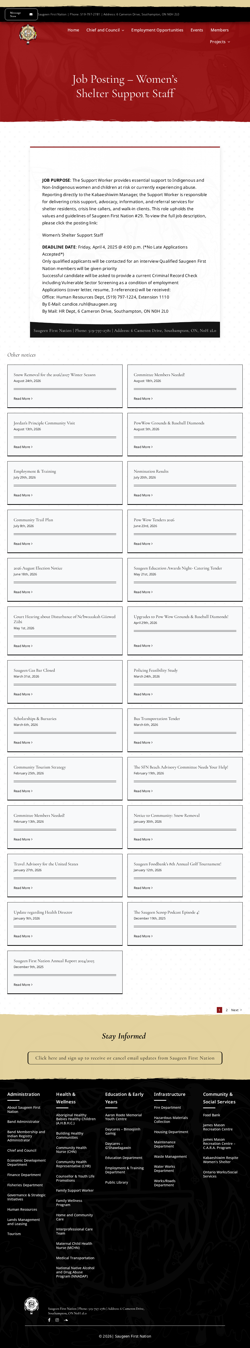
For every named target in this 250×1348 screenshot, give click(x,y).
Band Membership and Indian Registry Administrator (26, 1135)
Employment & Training (35, 471)
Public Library (116, 1182)
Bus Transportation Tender (157, 718)
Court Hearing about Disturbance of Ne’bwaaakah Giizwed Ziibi (64, 619)
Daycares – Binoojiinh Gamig (122, 1131)
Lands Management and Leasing (23, 1221)
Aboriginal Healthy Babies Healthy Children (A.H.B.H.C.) (76, 1119)
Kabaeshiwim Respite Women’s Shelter (220, 1159)
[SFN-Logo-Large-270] (28, 26)
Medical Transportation (75, 1258)
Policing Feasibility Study (156, 670)
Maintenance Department (165, 1144)
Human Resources (22, 1209)
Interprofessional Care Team (74, 1231)
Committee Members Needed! (159, 374)
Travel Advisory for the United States (46, 864)
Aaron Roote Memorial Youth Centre (123, 1117)
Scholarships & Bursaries (35, 718)
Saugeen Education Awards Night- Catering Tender (178, 568)
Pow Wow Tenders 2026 (154, 519)
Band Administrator (23, 1121)
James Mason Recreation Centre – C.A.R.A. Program (219, 1143)
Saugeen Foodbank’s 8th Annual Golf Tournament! (177, 864)
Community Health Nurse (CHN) (71, 1149)
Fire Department (167, 1107)
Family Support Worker (75, 1190)
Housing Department (171, 1131)
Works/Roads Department (165, 1182)
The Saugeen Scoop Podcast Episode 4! (166, 912)
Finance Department (24, 1174)
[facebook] (49, 1320)
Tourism (14, 1233)
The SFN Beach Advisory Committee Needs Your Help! (181, 767)
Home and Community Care (74, 1217)
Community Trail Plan (33, 519)
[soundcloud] (66, 1320)
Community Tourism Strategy (40, 767)
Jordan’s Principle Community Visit (44, 423)
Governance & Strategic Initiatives (26, 1197)
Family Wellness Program (69, 1202)
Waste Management (170, 1156)
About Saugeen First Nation (23, 1109)
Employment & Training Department (124, 1170)
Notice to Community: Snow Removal (167, 815)
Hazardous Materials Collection (171, 1119)
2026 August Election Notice (38, 568)
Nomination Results (151, 471)
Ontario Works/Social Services (220, 1174)
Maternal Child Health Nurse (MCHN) (74, 1245)
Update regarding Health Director (43, 912)
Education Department (123, 1157)
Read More (22, 398)
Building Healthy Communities (69, 1135)
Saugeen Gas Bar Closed (34, 670)
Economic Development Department (26, 1162)
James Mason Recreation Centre (218, 1127)
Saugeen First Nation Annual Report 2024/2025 (54, 960)
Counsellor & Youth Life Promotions (75, 1178)
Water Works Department (164, 1168)
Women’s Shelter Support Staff (72, 235)
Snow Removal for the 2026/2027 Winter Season (54, 374)
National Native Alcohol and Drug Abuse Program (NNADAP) (75, 1272)
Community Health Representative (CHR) (73, 1163)
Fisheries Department (25, 1185)
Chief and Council (21, 1150)
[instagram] (57, 1320)
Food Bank (211, 1115)
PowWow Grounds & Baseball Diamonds (169, 423)
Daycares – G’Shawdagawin (118, 1145)
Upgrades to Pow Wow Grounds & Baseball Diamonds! (181, 616)
